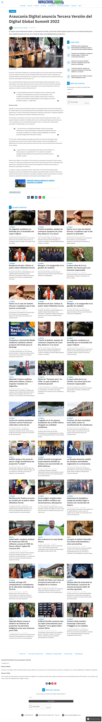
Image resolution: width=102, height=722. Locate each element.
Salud (68, 537)
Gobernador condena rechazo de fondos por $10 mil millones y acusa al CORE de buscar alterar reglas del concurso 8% (21, 544)
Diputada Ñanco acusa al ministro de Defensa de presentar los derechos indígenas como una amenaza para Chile (21, 626)
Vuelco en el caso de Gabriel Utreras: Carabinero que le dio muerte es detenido (80, 231)
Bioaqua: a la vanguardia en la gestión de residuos (51, 266)
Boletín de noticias (76, 83)
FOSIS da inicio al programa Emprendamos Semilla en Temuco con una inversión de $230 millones (50, 462)
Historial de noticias (35, 654)
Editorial (43, 5)
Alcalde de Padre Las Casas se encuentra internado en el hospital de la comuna (51, 582)
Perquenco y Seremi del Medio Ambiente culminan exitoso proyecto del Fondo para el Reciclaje (22, 343)
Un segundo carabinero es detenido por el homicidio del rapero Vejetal (21, 231)
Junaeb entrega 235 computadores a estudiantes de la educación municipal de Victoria (21, 585)
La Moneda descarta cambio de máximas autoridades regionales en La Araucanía (79, 461)
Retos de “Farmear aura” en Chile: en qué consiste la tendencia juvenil (50, 381)
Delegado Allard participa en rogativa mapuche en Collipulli (41, 181)
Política (29, 5)
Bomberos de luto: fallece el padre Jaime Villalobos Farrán (22, 266)
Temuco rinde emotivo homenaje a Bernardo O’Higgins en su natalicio (77, 623)
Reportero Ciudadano (63, 5)
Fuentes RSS (68, 654)
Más (80, 5)
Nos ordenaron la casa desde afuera (50, 540)
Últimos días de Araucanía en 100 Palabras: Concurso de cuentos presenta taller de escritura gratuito (79, 585)
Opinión (36, 5)
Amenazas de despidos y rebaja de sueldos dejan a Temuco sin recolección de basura (78, 501)
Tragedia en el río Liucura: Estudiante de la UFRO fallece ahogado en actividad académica (51, 423)
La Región (23, 5)
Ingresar (79, 654)
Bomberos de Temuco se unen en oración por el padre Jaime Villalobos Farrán (22, 500)
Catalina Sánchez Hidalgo (20, 28)
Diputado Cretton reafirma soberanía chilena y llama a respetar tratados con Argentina (21, 382)
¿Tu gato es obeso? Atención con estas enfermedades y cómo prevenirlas (79, 541)
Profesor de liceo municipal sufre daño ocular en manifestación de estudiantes (79, 422)
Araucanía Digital (15, 192)
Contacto (74, 5)
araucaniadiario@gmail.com (73, 715)
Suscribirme (80, 96)
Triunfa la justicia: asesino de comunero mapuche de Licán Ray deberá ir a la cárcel (50, 231)
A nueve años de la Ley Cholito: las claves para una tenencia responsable (78, 267)
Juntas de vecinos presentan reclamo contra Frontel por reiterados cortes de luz (21, 422)
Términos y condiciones (54, 654)
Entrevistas (51, 5)
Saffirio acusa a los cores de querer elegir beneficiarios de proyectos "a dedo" (21, 461)
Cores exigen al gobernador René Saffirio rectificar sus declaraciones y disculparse (50, 500)
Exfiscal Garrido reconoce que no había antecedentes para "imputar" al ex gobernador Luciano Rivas (50, 624)
